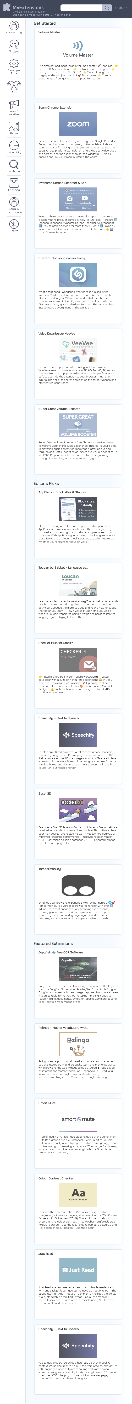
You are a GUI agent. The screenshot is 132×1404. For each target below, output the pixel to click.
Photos (14, 133)
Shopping (14, 189)
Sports (14, 230)
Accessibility (14, 32)
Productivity (14, 152)
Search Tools (14, 171)
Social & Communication (13, 210)
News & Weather (14, 113)
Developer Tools (14, 72)
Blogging (14, 51)
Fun (14, 92)
